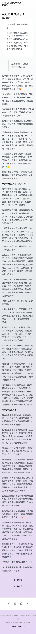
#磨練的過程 (7, 184)
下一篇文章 (18, 586)
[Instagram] (15, 603)
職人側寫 (6, 18)
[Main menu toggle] (31, 4)
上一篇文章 (18, 580)
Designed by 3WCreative (18, 626)
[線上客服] (21, 603)
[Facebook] (9, 603)
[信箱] (27, 603)
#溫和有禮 (11, 24)
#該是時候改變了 (9, 410)
